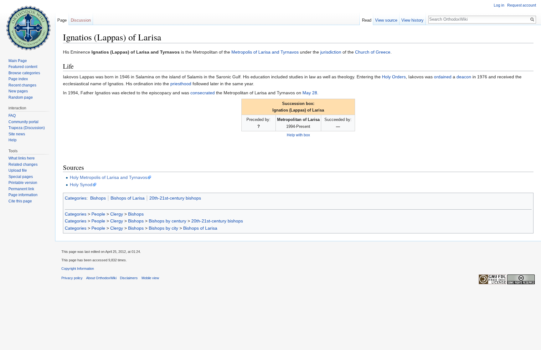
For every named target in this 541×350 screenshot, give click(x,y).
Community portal (23, 122)
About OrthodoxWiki (101, 278)
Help (12, 140)
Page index (18, 79)
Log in (499, 5)
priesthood (180, 83)
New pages (18, 91)
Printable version (22, 182)
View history (412, 20)
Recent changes (22, 85)
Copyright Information (77, 268)
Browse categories (24, 73)
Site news (16, 134)
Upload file (17, 170)
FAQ (12, 115)
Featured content (22, 67)
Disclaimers (129, 278)
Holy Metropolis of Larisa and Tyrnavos (108, 177)
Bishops (98, 198)
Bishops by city (163, 228)
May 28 (309, 92)
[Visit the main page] (28, 25)
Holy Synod (81, 184)
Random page (20, 97)
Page (62, 20)
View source (386, 20)
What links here (21, 158)
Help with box (298, 135)
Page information (23, 195)
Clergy (116, 214)
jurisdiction (330, 52)
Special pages (20, 177)
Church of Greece (372, 52)
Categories (75, 198)
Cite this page (20, 201)
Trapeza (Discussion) (26, 128)
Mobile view (150, 278)
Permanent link (21, 189)
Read (366, 20)
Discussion (81, 20)
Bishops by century (167, 220)
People (98, 214)
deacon (463, 76)
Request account (521, 5)
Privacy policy (72, 278)
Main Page (17, 61)
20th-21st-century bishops (175, 198)
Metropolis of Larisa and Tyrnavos (265, 52)
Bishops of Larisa (128, 198)
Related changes (23, 164)
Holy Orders (394, 76)
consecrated (202, 92)
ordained (442, 76)
